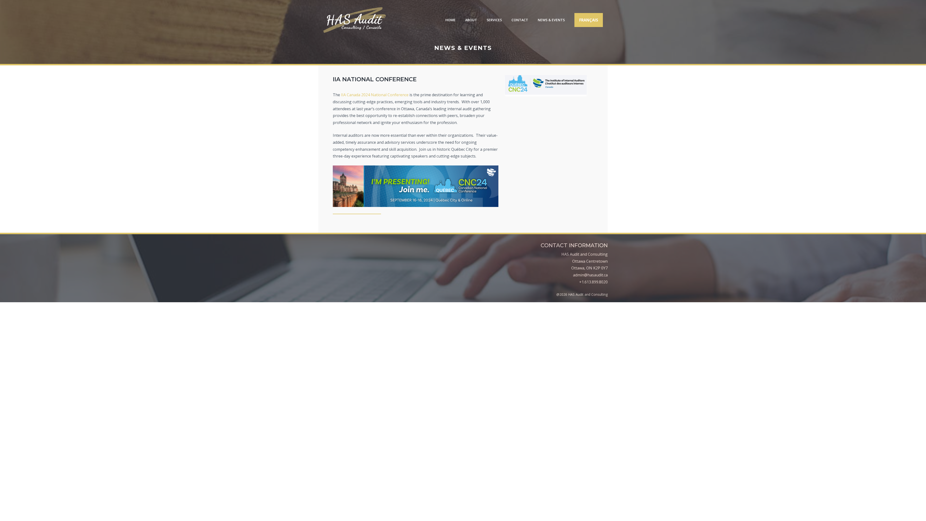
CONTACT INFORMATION (574, 245)
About (471, 20)
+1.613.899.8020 (593, 282)
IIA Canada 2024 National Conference (375, 94)
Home (450, 20)
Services (494, 20)
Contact (519, 20)
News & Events (551, 20)
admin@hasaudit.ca (590, 275)
